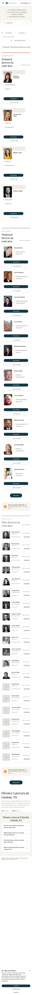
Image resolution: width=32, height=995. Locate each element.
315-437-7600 (14, 140)
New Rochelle (21, 858)
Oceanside (25, 858)
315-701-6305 (16, 290)
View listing (26, 536)
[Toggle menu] (3, 3)
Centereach (3, 859)
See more (16, 495)
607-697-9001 (17, 364)
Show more (16, 782)
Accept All (16, 985)
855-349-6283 (14, 217)
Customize (16, 992)
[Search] (27, 23)
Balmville (7, 859)
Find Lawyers (24, 3)
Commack (17, 858)
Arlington (11, 858)
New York (15, 859)
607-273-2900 (14, 102)
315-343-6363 (17, 315)
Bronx (9, 858)
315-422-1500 (17, 340)
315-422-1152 (17, 414)
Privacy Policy (5, 979)
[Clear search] (24, 23)
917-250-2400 (16, 266)
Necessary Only (16, 989)
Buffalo (14, 858)
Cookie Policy (16, 979)
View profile (13, 98)
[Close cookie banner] (29, 970)
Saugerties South (11, 859)
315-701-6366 (16, 438)
